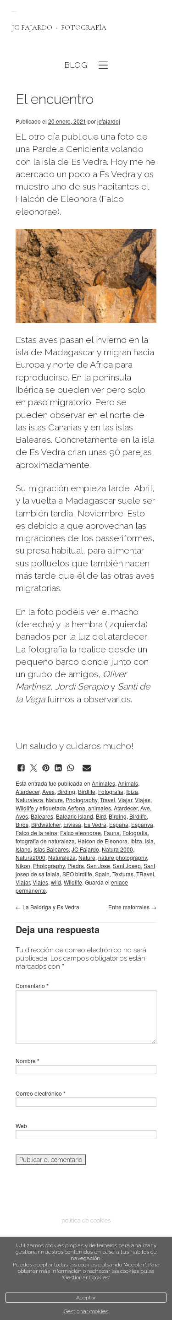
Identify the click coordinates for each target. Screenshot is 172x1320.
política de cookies (86, 1220)
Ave (145, 808)
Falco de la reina (36, 833)
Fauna (112, 833)
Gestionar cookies (86, 1311)
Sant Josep (127, 865)
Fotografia (110, 791)
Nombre (27, 1061)
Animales (103, 783)
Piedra (75, 865)
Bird (101, 816)
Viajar (125, 800)
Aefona (76, 808)
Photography (81, 800)
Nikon (23, 865)
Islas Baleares (51, 849)
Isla (149, 841)
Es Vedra (95, 824)
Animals (128, 783)
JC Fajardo (85, 849)
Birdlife (86, 791)
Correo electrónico (41, 1093)
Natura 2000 (117, 849)
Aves (48, 791)
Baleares (42, 816)
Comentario (32, 985)
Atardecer (27, 791)
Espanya (142, 824)
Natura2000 (30, 857)
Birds (22, 824)
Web (21, 1126)
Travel (107, 800)
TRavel (145, 874)
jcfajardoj (108, 121)
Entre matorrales (132, 907)
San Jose (98, 865)
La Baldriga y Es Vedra (47, 907)
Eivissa (72, 824)
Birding (66, 791)
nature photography (122, 857)
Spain (102, 874)
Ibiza (132, 791)
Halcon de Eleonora (103, 841)
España (118, 824)
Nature (54, 800)
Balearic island (74, 816)
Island (23, 849)
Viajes (142, 800)
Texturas (122, 874)
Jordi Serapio (82, 686)
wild (56, 882)
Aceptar (86, 1297)
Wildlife (25, 808)
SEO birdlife (77, 874)
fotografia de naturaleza (45, 841)
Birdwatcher (46, 824)
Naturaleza (29, 800)
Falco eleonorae (80, 833)
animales (99, 808)
